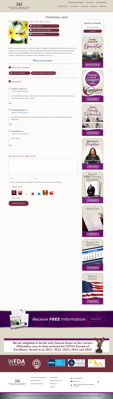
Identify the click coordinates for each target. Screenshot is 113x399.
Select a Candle (17, 187)
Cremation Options (37, 383)
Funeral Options (36, 380)
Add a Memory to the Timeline (41, 30)
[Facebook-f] (98, 382)
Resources (94, 6)
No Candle (16, 198)
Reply (10, 103)
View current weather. (44, 60)
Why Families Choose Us (38, 377)
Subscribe (93, 31)
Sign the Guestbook (38, 34)
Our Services (74, 6)
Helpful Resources (56, 380)
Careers (52, 387)
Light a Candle (37, 26)
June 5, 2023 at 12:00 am (20, 91)
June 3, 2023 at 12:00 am (20, 133)
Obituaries (103, 6)
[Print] (30, 39)
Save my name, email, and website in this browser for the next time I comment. (36, 182)
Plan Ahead (84, 6)
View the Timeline (19, 73)
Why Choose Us (63, 6)
